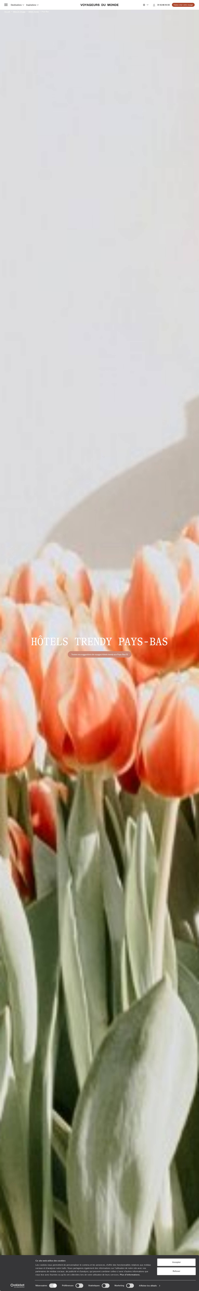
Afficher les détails (148, 1285)
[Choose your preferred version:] (145, 5)
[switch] (79, 1285)
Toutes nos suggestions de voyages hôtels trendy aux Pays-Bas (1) (99, 654)
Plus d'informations (130, 1274)
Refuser (176, 1271)
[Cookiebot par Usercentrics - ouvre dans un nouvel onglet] (17, 1286)
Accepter (176, 1262)
